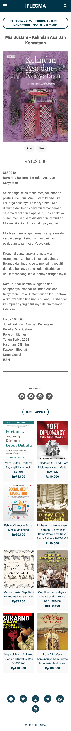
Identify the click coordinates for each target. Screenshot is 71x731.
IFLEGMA (35, 6)
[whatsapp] (40, 396)
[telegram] (49, 396)
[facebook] (21, 396)
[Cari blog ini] (65, 6)
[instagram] (35, 699)
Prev (29, 148)
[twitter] (31, 396)
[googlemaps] (35, 709)
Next (41, 148)
